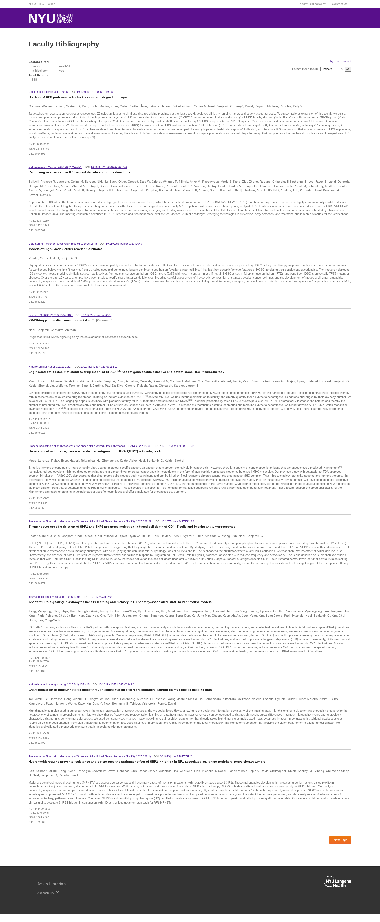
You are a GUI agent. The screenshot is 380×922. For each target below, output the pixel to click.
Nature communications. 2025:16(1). (50, 366)
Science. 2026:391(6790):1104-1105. (51, 315)
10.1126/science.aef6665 (96, 315)
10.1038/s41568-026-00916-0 (109, 167)
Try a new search (340, 61)
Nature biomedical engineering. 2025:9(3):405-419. (59, 684)
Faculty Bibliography (312, 3)
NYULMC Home (42, 3)
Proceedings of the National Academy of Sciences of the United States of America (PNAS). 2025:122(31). (91, 446)
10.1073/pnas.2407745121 (176, 756)
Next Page (340, 840)
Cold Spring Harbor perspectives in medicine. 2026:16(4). (63, 243)
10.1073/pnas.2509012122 (177, 446)
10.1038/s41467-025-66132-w (98, 366)
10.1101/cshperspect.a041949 (124, 243)
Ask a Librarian (51, 884)
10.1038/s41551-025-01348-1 (117, 684)
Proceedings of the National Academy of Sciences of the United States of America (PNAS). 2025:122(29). (91, 521)
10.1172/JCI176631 (102, 597)
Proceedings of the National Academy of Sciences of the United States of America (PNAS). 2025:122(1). (90, 756)
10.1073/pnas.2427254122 (177, 521)
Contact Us (339, 3)
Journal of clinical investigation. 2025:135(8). (55, 597)
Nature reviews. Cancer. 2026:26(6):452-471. (55, 167)
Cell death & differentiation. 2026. (48, 92)
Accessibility (45, 893)
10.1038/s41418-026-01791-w (95, 92)
